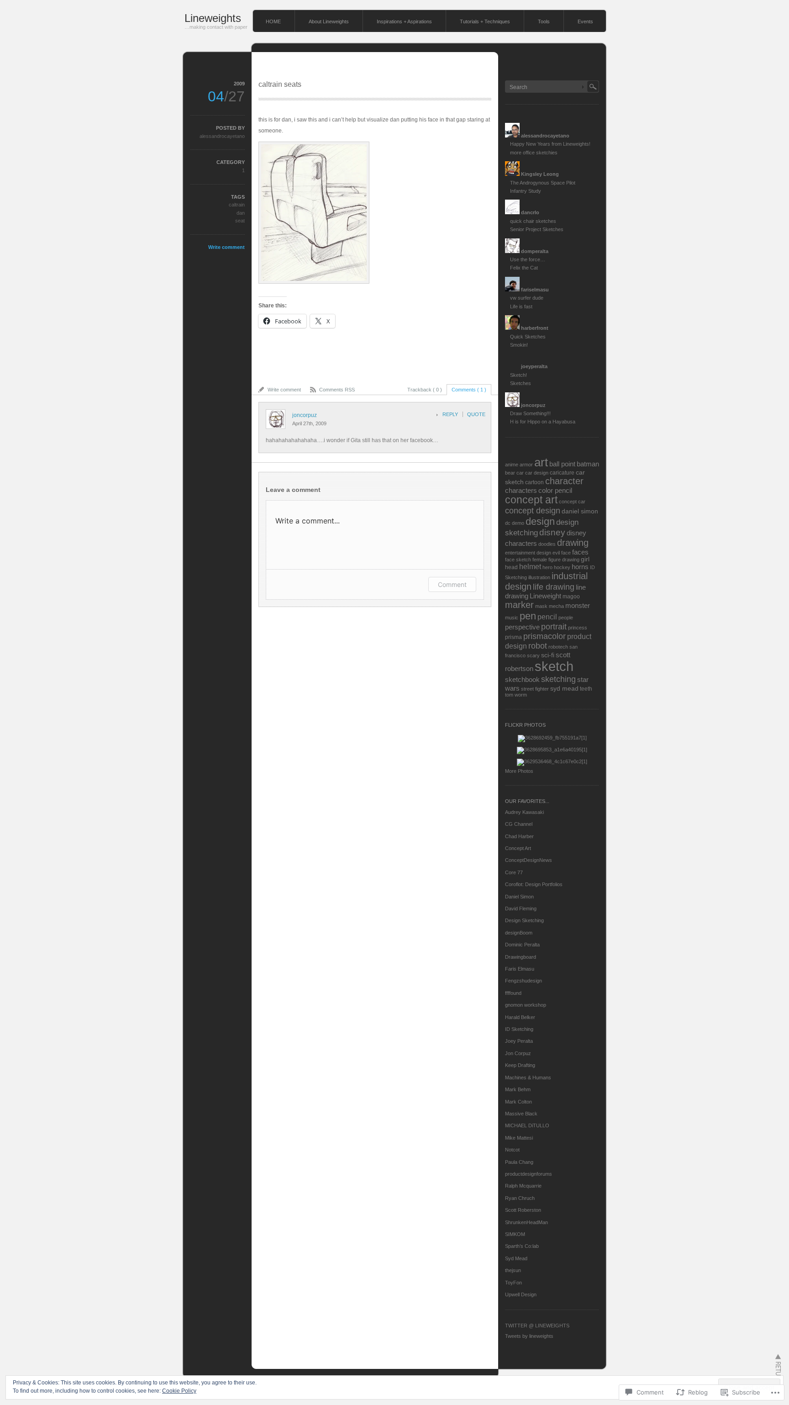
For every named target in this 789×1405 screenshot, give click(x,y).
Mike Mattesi (519, 1138)
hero (547, 567)
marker (519, 605)
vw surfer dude (526, 298)
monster (577, 605)
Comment (452, 584)
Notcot (512, 1149)
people (565, 617)
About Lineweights (329, 21)
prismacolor (544, 636)
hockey (562, 567)
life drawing (553, 587)
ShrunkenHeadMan (526, 1222)
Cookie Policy (179, 1391)
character (564, 481)
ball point (562, 464)
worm (521, 694)
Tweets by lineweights (529, 1336)
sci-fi (547, 655)
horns (580, 566)
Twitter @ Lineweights (537, 1325)
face (566, 552)
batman (588, 464)
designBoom (518, 932)
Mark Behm (518, 1089)
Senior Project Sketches (536, 229)
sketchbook (522, 679)
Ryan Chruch (520, 1198)
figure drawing (563, 559)
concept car (572, 501)
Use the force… (527, 259)
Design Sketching (524, 920)
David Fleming (521, 908)
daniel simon (580, 511)
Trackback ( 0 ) (424, 389)
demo (518, 523)
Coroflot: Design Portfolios (534, 884)
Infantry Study (525, 191)
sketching (558, 679)
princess (577, 627)
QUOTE (476, 414)
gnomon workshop (525, 1005)
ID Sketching (519, 1029)
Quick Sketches (528, 336)
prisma (513, 637)
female (539, 559)
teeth (586, 689)
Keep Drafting (520, 1065)
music (511, 617)
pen (528, 616)
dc (507, 523)
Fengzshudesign (523, 980)
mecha (556, 606)
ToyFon (513, 1282)
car (520, 472)
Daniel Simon (519, 896)
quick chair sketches (533, 221)
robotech (558, 647)
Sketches (520, 383)
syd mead (564, 688)
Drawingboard (520, 957)
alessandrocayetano (222, 136)
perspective (522, 627)
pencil (547, 617)
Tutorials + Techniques (485, 21)
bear (510, 472)
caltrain (237, 204)
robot (537, 645)
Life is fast (521, 306)
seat (240, 220)
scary (533, 655)
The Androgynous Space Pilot (542, 182)
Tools (544, 21)
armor (526, 464)
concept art (531, 500)
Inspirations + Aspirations (404, 21)
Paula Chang (519, 1162)
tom (509, 694)
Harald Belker (520, 1017)
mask (541, 606)
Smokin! (519, 345)
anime (511, 464)
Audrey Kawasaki (524, 812)
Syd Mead (516, 1258)
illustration (539, 577)
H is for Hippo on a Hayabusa (542, 421)
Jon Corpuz (518, 1053)
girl (585, 559)
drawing (573, 543)
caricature (562, 473)
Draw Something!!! (530, 413)
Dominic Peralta (522, 944)
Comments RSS (337, 389)
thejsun (513, 1270)
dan (241, 213)
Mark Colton (518, 1101)
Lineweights (212, 18)
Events (585, 21)
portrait (554, 626)
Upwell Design (521, 1294)
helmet (530, 566)
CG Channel (518, 824)
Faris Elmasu (519, 969)
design (540, 521)
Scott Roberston (523, 1210)
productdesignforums (528, 1174)
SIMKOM (515, 1234)
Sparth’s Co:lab (522, 1246)
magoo (571, 596)
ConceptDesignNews (528, 860)
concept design (532, 510)
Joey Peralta (519, 1041)
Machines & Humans (528, 1077)
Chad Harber (519, 836)
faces (580, 552)
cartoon (534, 482)
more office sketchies (534, 152)
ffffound (513, 993)
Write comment (226, 247)
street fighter (535, 689)
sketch (554, 666)
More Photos (519, 771)
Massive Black (521, 1113)
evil (556, 552)
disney (552, 532)
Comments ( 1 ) (469, 389)
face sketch (518, 559)
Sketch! (518, 375)
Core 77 (514, 872)
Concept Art (518, 848)
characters (521, 490)
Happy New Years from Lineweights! (550, 144)
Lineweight (545, 596)
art (541, 462)
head (511, 567)
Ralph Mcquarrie (523, 1185)
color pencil (555, 490)
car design (536, 472)
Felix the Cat (524, 267)
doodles (547, 544)
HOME (273, 21)
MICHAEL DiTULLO (527, 1125)
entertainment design (528, 552)
